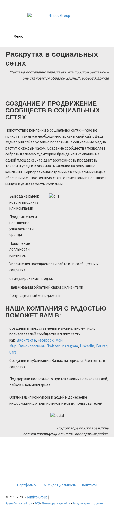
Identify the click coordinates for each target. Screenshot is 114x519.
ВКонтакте (26, 340)
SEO (37, 503)
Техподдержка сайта (56, 503)
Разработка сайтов (18, 503)
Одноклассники (31, 345)
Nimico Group (37, 497)
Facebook (46, 340)
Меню (18, 36)
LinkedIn (87, 345)
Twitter (53, 345)
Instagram (69, 345)
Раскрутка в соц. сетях (87, 503)
